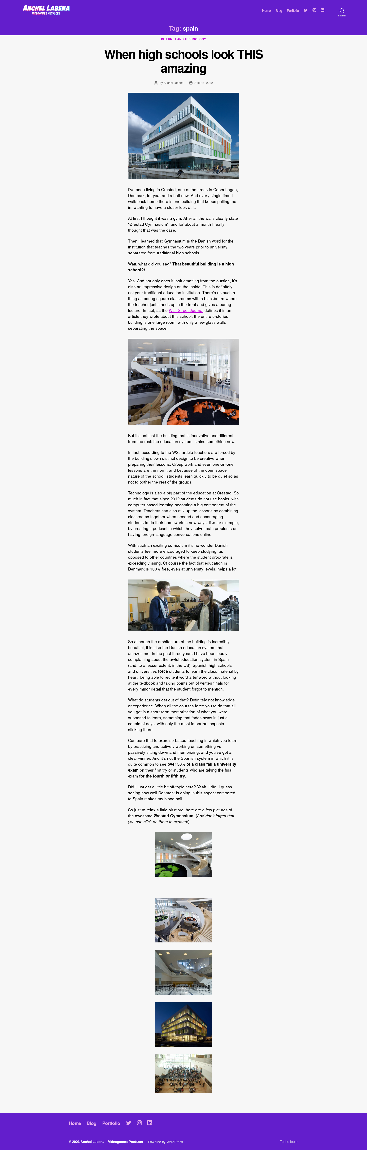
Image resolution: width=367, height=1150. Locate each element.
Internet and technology (183, 39)
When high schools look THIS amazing (183, 60)
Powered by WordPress (165, 1141)
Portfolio (293, 10)
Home (266, 10)
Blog (279, 10)
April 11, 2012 (203, 82)
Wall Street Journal (186, 310)
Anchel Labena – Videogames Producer (111, 1141)
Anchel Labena (174, 82)
